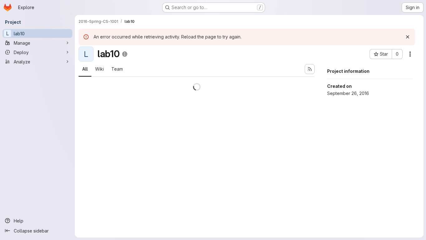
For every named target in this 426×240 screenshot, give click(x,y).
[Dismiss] (407, 37)
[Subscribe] (310, 69)
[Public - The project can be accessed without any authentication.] (124, 54)
